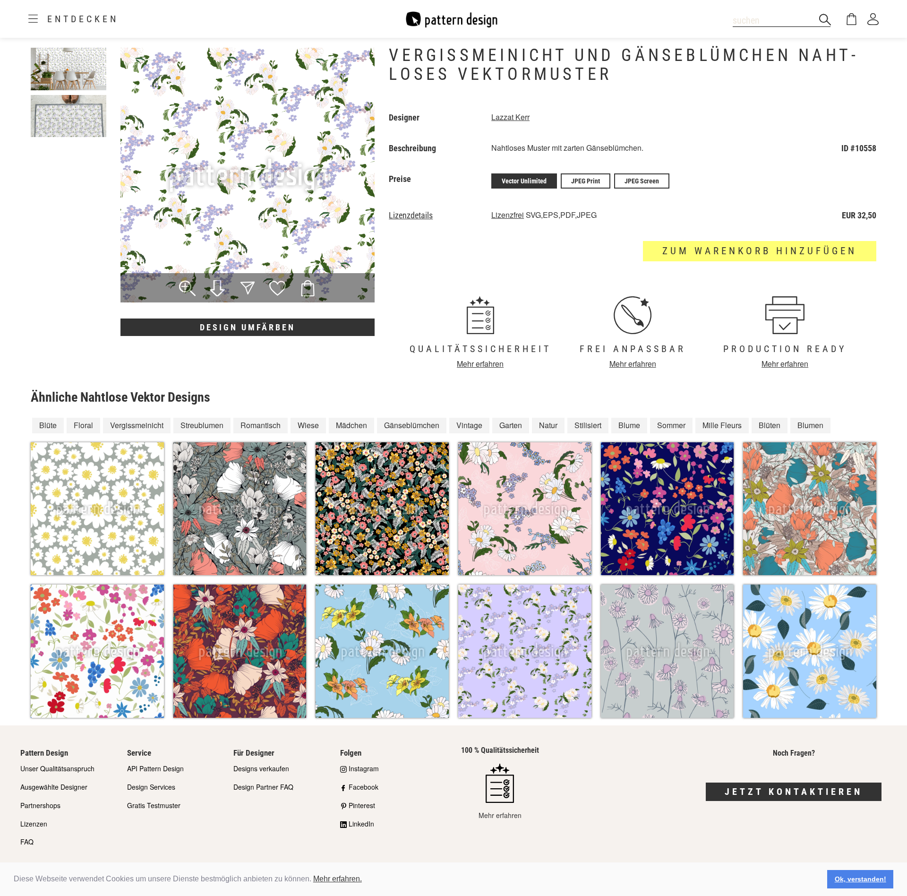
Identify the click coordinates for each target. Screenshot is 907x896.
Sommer (671, 425)
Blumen (810, 425)
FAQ (27, 841)
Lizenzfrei (507, 214)
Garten (510, 425)
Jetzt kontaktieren (794, 791)
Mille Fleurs (722, 425)
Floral (83, 425)
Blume (629, 425)
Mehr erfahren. (337, 879)
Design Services (151, 787)
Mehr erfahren (480, 363)
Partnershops (40, 805)
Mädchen (351, 425)
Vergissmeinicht (136, 425)
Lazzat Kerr (510, 117)
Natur (548, 425)
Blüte (48, 425)
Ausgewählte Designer (53, 787)
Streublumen (201, 425)
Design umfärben (247, 327)
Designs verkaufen (261, 768)
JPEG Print (585, 181)
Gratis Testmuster (153, 805)
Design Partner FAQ (263, 787)
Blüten (769, 425)
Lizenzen (33, 823)
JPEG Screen (642, 181)
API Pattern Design (155, 768)
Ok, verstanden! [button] (860, 879)
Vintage (469, 425)
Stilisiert (587, 425)
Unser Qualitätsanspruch (57, 768)
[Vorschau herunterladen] (217, 289)
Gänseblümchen (411, 425)
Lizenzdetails (411, 215)
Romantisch (260, 425)
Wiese (308, 425)
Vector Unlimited (524, 181)
